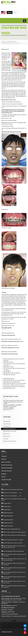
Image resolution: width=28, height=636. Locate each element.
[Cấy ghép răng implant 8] (7, 525)
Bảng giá (3, 473)
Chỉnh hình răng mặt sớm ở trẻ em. (10, 347)
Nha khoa (5, 65)
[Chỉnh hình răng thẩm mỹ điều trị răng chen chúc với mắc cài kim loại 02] (14, 568)
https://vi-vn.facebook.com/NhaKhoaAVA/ (17, 616)
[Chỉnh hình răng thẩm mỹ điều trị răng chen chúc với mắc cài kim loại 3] (14, 581)
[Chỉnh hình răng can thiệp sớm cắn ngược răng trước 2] (14, 535)
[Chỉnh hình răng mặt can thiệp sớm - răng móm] (12, 539)
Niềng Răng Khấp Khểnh (8, 378)
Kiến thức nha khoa (6, 470)
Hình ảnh (3, 459)
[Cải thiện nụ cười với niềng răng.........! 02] (11, 495)
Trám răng (5, 438)
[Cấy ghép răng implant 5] (7, 515)
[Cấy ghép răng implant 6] (7, 519)
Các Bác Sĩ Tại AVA (6, 479)
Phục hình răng (7, 423)
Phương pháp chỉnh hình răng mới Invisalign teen (14, 386)
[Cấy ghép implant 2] (6, 506)
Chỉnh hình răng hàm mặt (6, 42)
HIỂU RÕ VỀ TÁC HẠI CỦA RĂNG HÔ (11, 373)
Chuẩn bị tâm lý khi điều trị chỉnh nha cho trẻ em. (14, 385)
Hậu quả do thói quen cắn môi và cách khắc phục (14, 380)
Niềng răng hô (4, 53)
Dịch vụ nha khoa (5, 462)
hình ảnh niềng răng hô (11, 317)
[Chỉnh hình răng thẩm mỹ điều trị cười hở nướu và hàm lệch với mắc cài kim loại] (14, 546)
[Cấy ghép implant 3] (6, 509)
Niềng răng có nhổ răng (8, 366)
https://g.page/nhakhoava (12, 614)
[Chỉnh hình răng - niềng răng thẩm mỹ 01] (10, 529)
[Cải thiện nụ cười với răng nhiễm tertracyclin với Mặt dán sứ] (14, 499)
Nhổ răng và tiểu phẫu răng (9, 441)
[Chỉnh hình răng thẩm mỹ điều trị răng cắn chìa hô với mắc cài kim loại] (14, 555)
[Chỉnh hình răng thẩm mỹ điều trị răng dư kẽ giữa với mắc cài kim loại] (14, 586)
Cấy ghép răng (6, 421)
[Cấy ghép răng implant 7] (7, 522)
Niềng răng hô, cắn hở (8, 362)
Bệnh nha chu (6, 433)
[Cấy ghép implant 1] (6, 503)
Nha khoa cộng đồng (6, 468)
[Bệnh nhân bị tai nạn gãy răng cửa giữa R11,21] (12, 489)
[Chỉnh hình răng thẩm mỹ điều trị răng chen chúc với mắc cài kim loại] (14, 564)
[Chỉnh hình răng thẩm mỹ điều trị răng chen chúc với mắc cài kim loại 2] (14, 577)
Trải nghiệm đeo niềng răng (9, 374)
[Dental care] (3, 12)
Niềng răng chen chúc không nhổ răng (11, 381)
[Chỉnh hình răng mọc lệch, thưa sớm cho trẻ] (11, 542)
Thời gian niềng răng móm (8, 335)
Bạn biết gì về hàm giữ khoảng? (9, 353)
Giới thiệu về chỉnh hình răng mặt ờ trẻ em (12, 341)
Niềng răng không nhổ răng (9, 388)
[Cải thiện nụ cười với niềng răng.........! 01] (11, 492)
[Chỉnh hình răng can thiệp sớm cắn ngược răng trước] (13, 532)
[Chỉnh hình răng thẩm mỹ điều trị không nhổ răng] (12, 551)
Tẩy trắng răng (6, 426)
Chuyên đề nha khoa (11, 41)
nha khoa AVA (17, 82)
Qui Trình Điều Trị (7, 371)
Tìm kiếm (10, 12)
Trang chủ (3, 41)
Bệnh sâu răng (6, 436)
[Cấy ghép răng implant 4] (7, 512)
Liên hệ (3, 476)
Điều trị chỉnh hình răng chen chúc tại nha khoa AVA (14, 383)
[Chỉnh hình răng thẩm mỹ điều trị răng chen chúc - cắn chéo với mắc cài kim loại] (14, 559)
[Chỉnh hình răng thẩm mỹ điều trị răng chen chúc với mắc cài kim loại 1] (14, 573)
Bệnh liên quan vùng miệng (9, 431)
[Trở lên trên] (14, 621)
